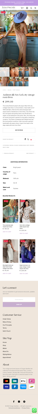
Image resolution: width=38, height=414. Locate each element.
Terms (5, 328)
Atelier (5, 348)
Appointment (7, 357)
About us (5, 351)
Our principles (7, 325)
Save (4, 12)
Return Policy (7, 322)
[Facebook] (25, 139)
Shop (4, 345)
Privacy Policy (26, 408)
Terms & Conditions (14, 408)
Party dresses (16, 90)
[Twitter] (28, 139)
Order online (7, 319)
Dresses (9, 90)
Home (4, 90)
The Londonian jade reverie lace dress (8, 225)
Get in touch (6, 331)
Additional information (19, 162)
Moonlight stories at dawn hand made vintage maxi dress (8, 266)
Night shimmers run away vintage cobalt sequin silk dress (25, 266)
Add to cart (7, 231)
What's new (6, 147)
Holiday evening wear (20, 145)
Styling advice (7, 354)
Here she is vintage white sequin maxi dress (25, 226)
